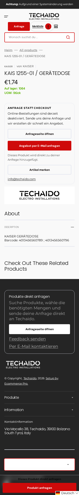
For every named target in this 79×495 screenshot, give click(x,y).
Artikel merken (39, 170)
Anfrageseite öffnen (39, 134)
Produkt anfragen (39, 488)
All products (28, 50)
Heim (8, 50)
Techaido (29, 378)
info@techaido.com (22, 179)
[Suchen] (69, 37)
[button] (6, 16)
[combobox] (39, 37)
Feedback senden (27, 338)
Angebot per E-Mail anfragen (39, 146)
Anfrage (19, 26)
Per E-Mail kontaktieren (33, 346)
